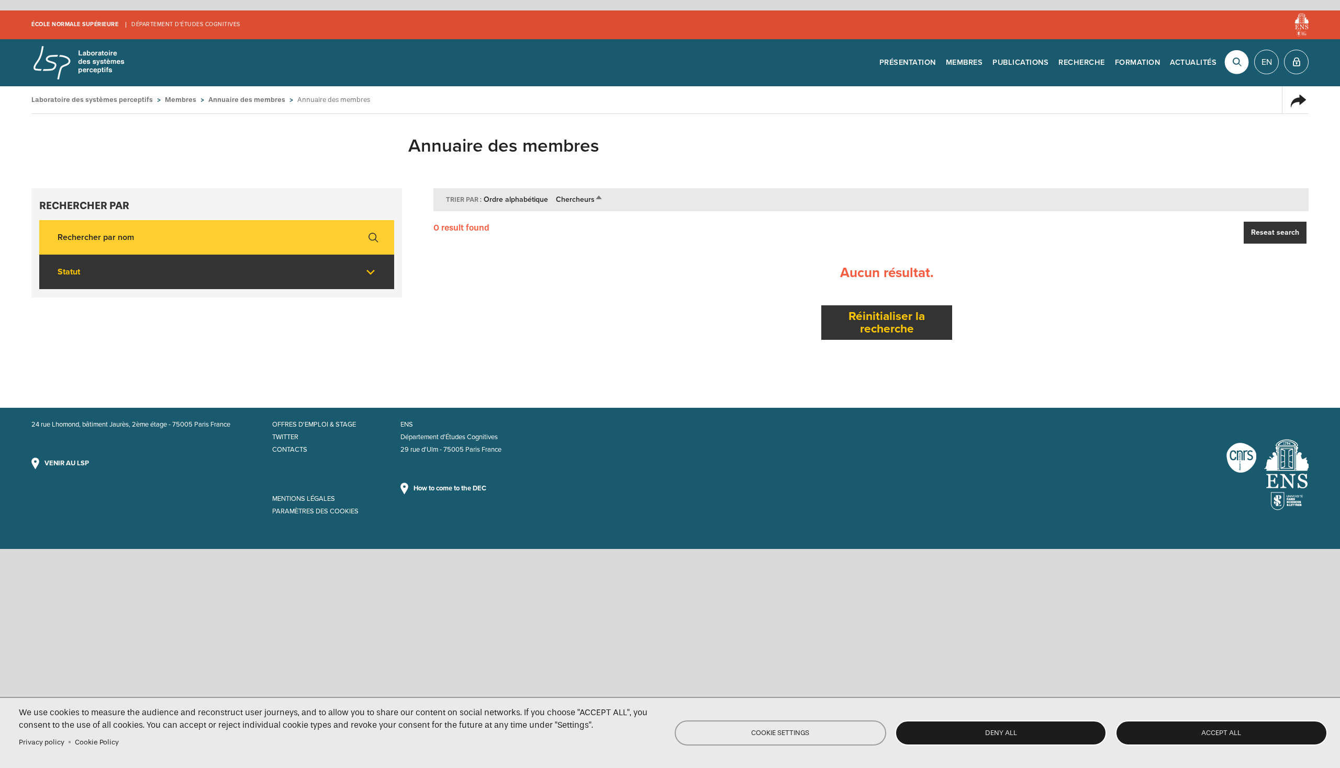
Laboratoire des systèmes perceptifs (78, 62)
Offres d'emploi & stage (314, 424)
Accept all (1221, 732)
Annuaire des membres (246, 100)
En (1266, 62)
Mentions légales (303, 499)
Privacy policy (41, 742)
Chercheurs (579, 199)
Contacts (289, 449)
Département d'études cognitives (185, 24)
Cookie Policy (97, 742)
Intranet (1296, 62)
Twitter (285, 437)
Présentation (907, 62)
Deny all (1001, 732)
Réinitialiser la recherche (886, 322)
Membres (964, 62)
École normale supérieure (74, 24)
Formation (1137, 62)
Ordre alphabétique (516, 199)
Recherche (1081, 62)
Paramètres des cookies (315, 511)
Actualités (1193, 62)
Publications (1020, 62)
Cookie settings (780, 732)
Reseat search (1275, 232)
